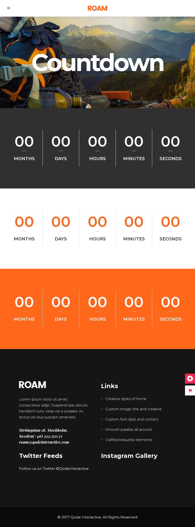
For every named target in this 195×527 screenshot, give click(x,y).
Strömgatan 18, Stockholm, (43, 430)
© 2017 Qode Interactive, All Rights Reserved (97, 517)
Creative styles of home (125, 398)
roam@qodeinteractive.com (44, 442)
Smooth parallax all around (128, 429)
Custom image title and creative (133, 409)
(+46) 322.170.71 (47, 436)
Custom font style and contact (131, 419)
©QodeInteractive (72, 468)
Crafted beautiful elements (128, 439)
